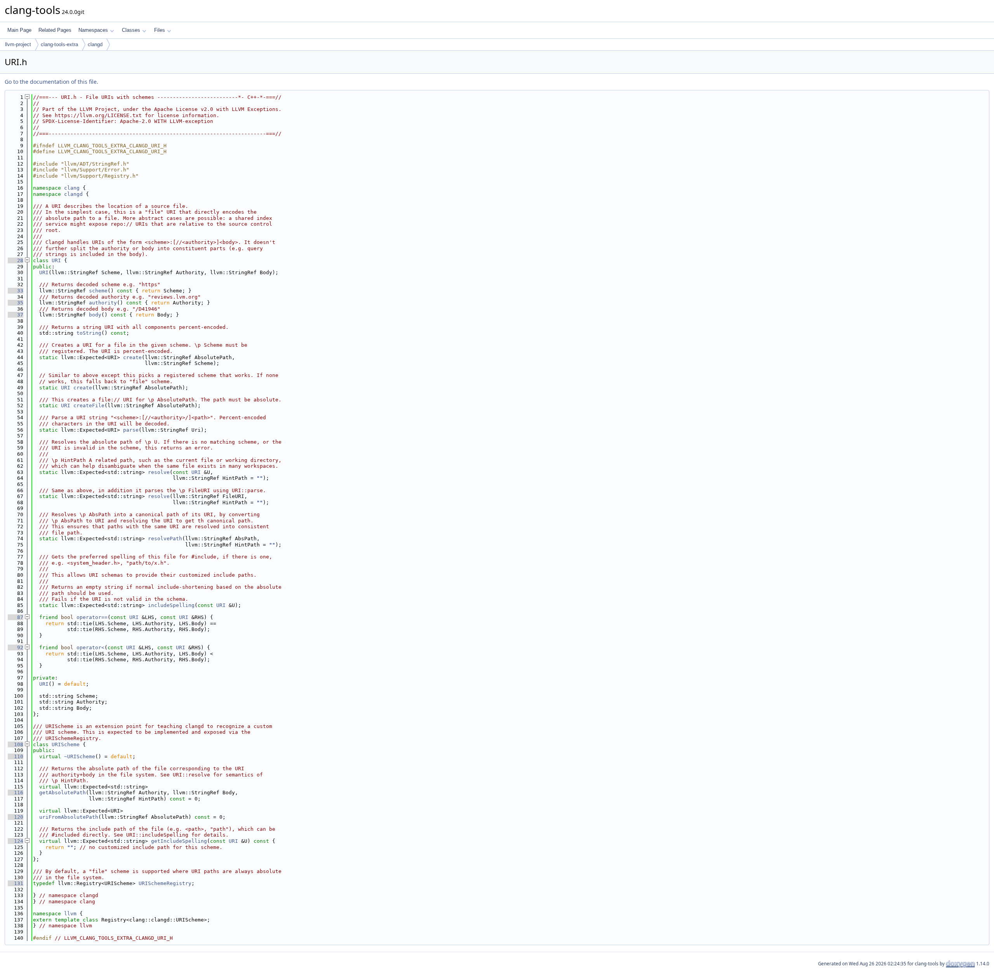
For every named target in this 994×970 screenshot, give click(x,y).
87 (15, 617)
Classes (131, 30)
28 (15, 260)
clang (72, 188)
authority (103, 303)
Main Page (19, 30)
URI (56, 260)
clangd (95, 44)
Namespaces (93, 30)
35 (15, 303)
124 (15, 841)
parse (131, 430)
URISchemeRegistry (165, 883)
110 (15, 756)
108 (15, 744)
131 (15, 883)
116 (15, 792)
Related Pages (54, 30)
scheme (98, 291)
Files (159, 30)
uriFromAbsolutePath (68, 817)
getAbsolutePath (62, 792)
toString (88, 333)
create (132, 357)
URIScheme (66, 744)
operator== (92, 617)
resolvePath (165, 538)
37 (15, 315)
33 (15, 291)
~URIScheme (79, 756)
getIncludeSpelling (179, 841)
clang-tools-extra (59, 44)
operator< (90, 647)
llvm (70, 913)
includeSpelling (171, 605)
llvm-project (18, 44)
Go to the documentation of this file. (51, 81)
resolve (159, 472)
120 (15, 817)
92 (15, 647)
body (95, 315)
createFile (88, 405)
